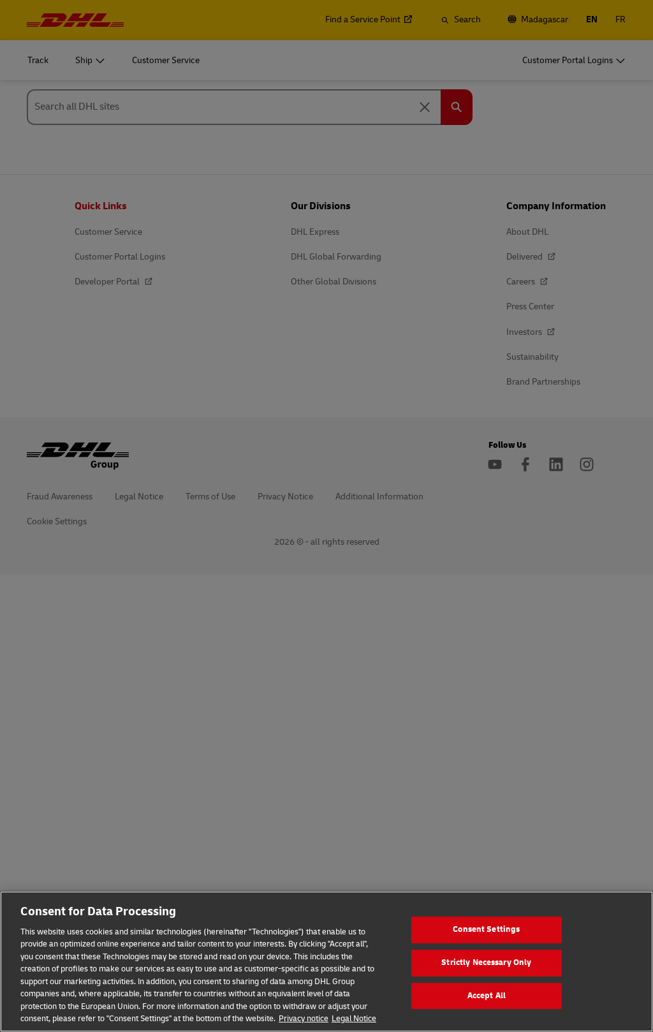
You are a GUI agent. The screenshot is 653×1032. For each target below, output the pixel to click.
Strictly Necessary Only (486, 962)
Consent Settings (486, 930)
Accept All (486, 996)
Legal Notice (354, 1019)
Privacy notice (303, 1019)
